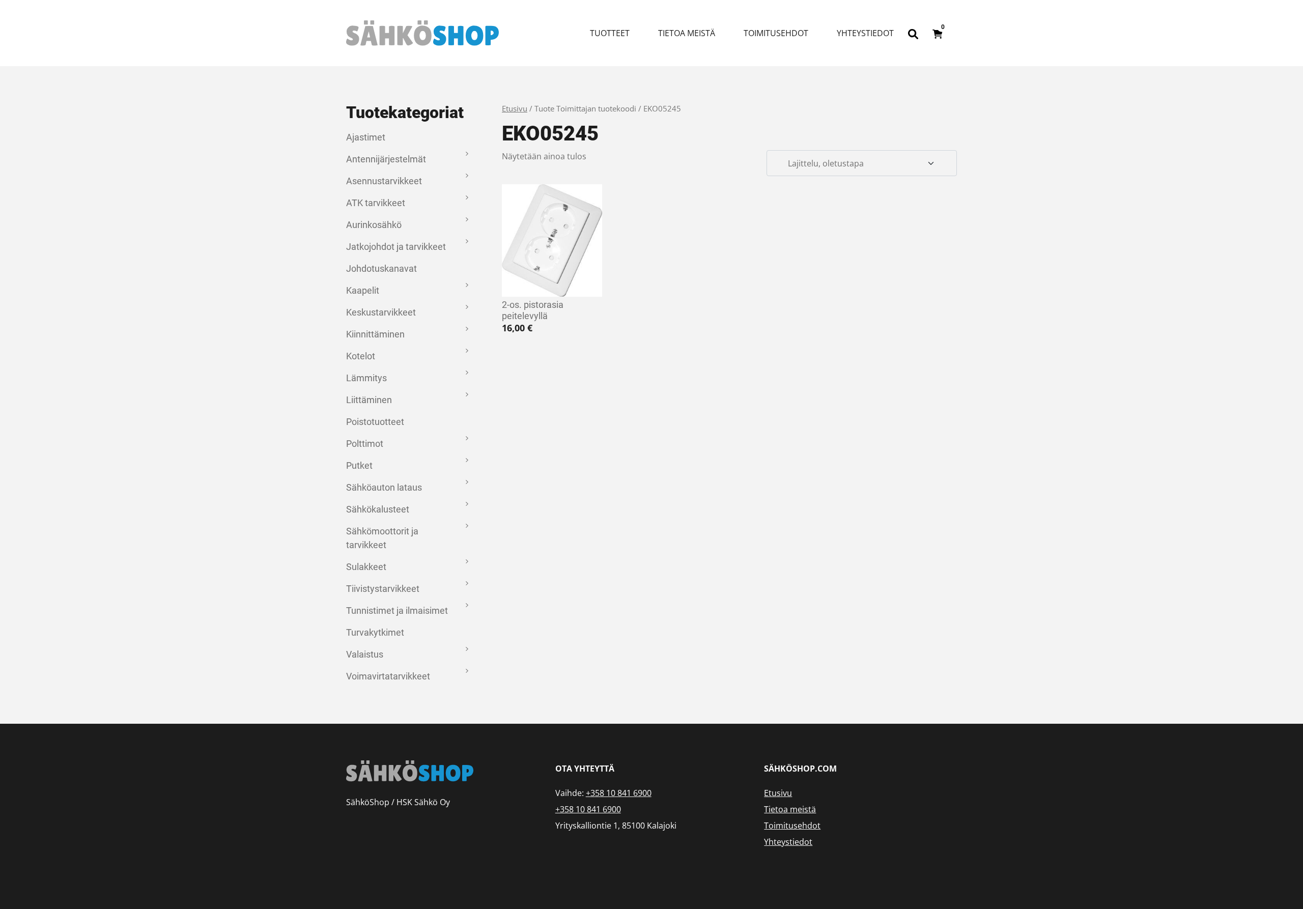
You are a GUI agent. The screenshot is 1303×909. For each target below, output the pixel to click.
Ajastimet (365, 137)
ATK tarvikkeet (375, 202)
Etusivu (514, 108)
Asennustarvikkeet (384, 181)
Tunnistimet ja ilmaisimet (397, 610)
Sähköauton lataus (384, 487)
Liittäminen (369, 399)
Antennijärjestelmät (386, 159)
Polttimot (364, 443)
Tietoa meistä (686, 33)
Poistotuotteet (375, 421)
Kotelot (360, 356)
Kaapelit (362, 290)
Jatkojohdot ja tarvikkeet (396, 246)
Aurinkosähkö (374, 224)
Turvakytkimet (375, 632)
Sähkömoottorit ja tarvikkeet (382, 538)
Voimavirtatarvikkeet (388, 676)
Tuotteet (610, 33)
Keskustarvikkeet (381, 312)
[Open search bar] (913, 33)
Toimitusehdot (776, 33)
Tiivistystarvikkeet (382, 588)
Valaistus (364, 654)
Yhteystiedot (865, 33)
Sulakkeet (366, 566)
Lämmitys (366, 378)
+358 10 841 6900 (619, 793)
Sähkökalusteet (377, 509)
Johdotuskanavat (381, 268)
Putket (359, 465)
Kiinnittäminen (375, 334)
